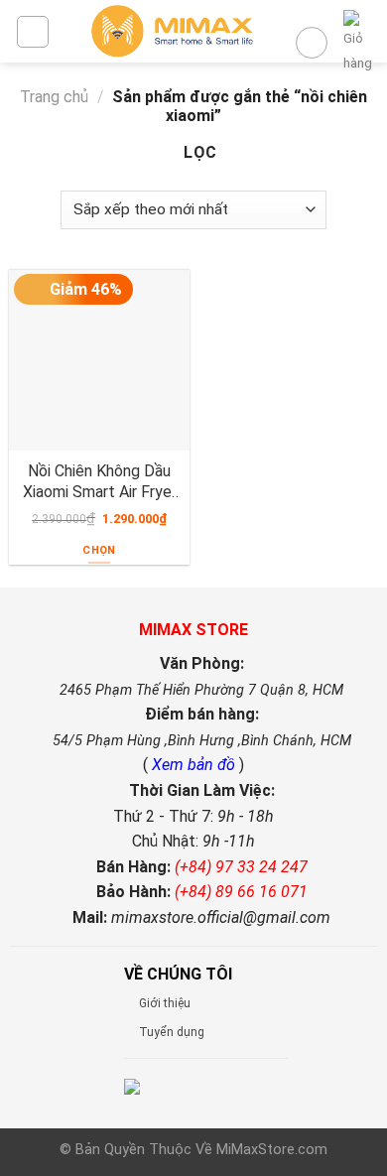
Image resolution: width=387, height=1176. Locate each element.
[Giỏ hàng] (357, 42)
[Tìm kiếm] (311, 43)
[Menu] (33, 32)
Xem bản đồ (195, 764)
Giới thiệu (165, 1003)
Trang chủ (54, 96)
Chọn (98, 550)
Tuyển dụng (171, 1032)
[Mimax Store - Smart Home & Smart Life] (172, 31)
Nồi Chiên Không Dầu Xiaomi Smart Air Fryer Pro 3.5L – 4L (100, 481)
